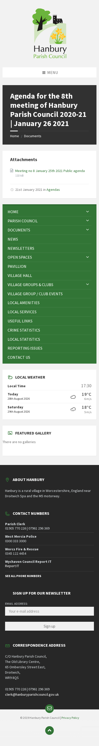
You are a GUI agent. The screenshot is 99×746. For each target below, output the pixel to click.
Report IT (12, 566)
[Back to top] (49, 730)
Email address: (16, 603)
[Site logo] (49, 57)
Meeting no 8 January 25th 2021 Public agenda (50, 170)
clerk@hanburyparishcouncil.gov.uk (32, 694)
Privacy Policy (70, 718)
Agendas (53, 189)
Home (14, 136)
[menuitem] (49, 211)
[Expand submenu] (87, 211)
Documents (32, 136)
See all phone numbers (23, 576)
